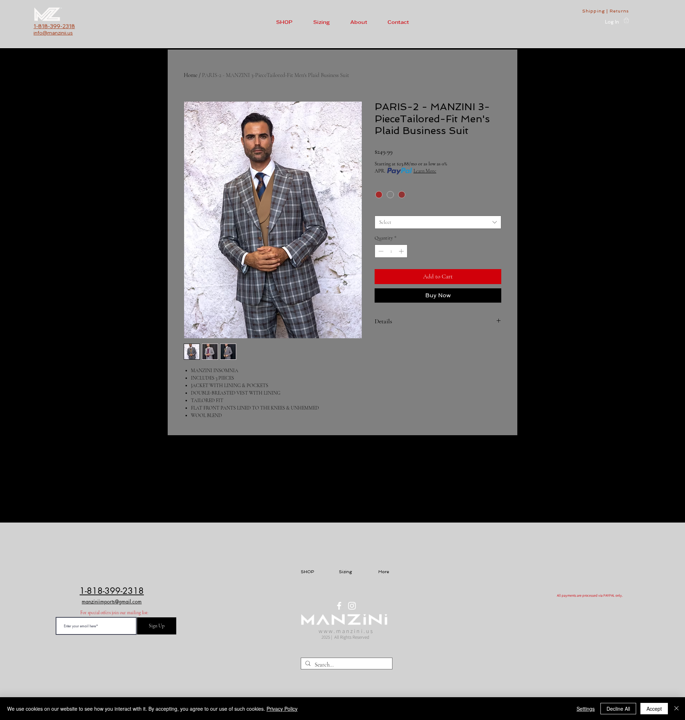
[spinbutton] (391, 251)
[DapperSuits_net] (339, 606)
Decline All (618, 708)
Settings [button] (586, 708)
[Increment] (401, 251)
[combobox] (438, 222)
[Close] (676, 708)
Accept (654, 708)
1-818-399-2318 (112, 590)
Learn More (424, 171)
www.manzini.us (346, 631)
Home (190, 75)
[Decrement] (380, 251)
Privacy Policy (282, 708)
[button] (286, 22)
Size (380, 209)
